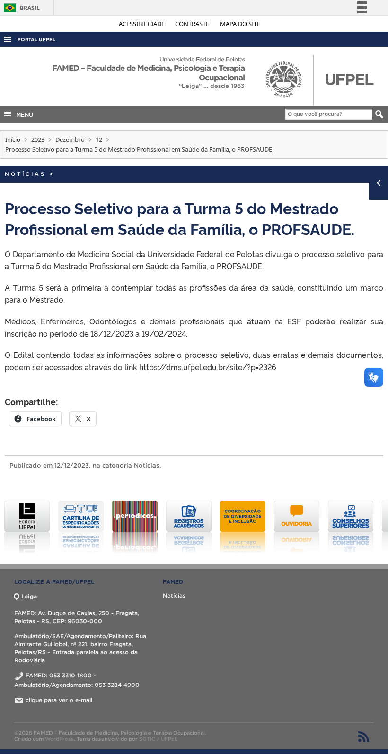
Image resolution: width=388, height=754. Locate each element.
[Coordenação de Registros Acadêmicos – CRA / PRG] (189, 527)
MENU (22, 115)
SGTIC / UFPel (157, 739)
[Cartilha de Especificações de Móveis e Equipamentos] (81, 527)
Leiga (29, 596)
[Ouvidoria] (296, 527)
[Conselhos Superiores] (350, 527)
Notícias (25, 174)
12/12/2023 (71, 465)
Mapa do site (240, 23)
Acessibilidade (142, 23)
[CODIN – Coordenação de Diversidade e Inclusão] (242, 527)
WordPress (59, 739)
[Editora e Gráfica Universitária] (27, 527)
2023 (37, 139)
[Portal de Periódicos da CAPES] (135, 527)
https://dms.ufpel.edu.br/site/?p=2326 (207, 367)
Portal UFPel (36, 39)
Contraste (193, 23)
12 (99, 139)
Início (12, 139)
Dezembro (70, 139)
